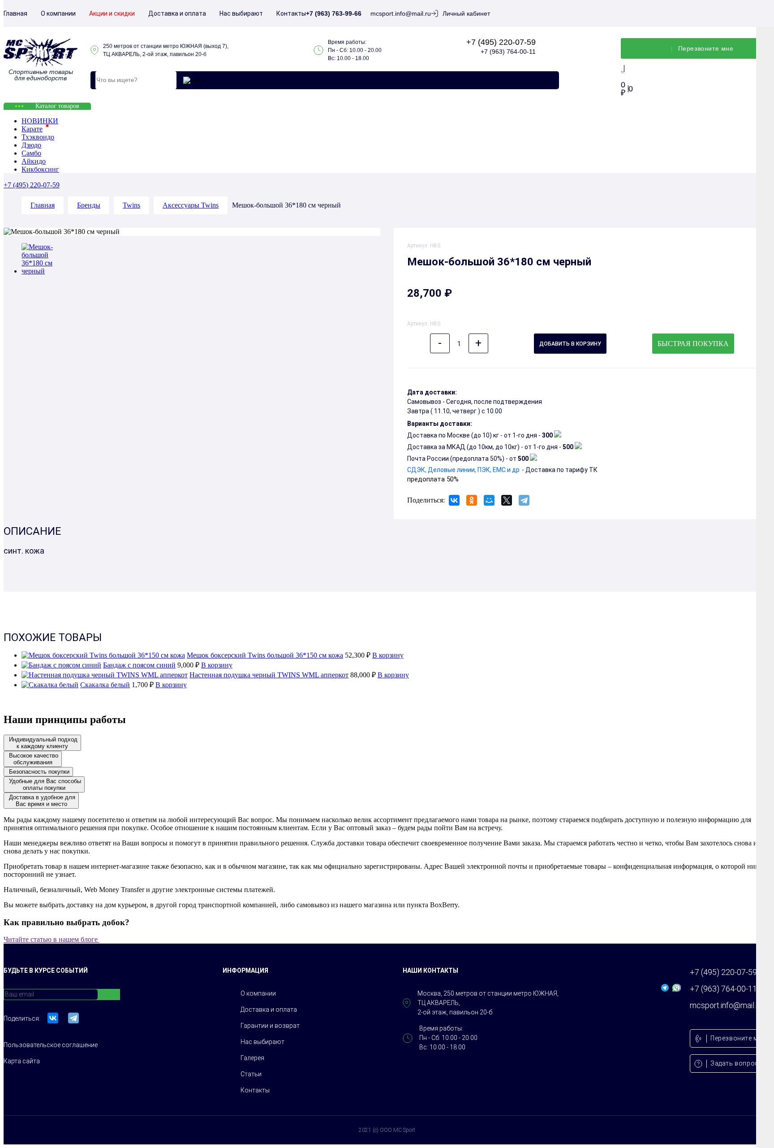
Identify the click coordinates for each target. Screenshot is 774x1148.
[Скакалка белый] (50, 685)
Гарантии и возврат (270, 1025)
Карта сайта (22, 1061)
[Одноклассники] (471, 500)
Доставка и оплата (177, 13)
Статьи (251, 1074)
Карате (32, 129)
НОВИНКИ (40, 121)
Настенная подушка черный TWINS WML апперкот (268, 675)
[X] (506, 500)
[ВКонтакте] (454, 500)
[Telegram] (524, 500)
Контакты (291, 13)
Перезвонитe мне (706, 48)
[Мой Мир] (489, 500)
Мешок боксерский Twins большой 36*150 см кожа (265, 655)
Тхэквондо (38, 137)
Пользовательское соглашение (51, 1044)
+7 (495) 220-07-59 (501, 42)
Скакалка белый (105, 685)
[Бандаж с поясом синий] (61, 665)
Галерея (252, 1057)
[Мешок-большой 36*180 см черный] (43, 271)
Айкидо (34, 161)
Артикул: (418, 246)
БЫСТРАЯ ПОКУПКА (693, 343)
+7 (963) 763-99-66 (333, 13)
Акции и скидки (112, 13)
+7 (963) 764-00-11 (508, 51)
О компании (58, 13)
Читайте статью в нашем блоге (54, 939)
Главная (15, 13)
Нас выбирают (241, 13)
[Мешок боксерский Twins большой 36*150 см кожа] (103, 655)
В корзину (388, 655)
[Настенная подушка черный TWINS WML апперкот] (105, 675)
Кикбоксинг (40, 169)
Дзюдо (31, 145)
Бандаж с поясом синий (139, 665)
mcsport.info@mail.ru (400, 13)
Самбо (31, 153)
